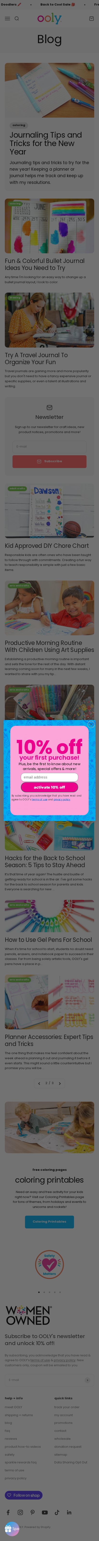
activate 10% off (49, 787)
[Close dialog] (91, 724)
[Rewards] (12, 1529)
